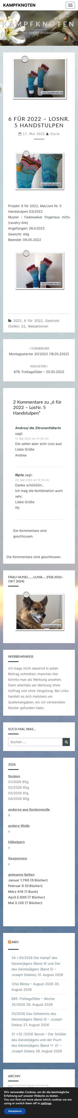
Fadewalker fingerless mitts (47, 217)
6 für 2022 (33, 321)
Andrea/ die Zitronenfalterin (38, 428)
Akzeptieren (15, 1111)
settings (46, 1103)
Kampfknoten (19, 5)
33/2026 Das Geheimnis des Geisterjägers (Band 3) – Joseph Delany (36, 1019)
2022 (17, 321)
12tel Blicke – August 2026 (32, 984)
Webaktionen (38, 326)
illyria (55, 134)
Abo (15, 942)
